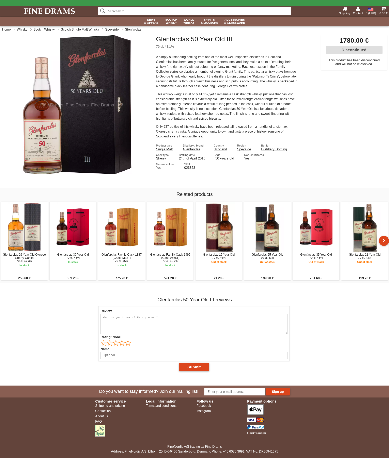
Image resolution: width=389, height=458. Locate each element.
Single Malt (164, 149)
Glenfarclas (191, 149)
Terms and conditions (161, 405)
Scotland (220, 149)
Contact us (103, 411)
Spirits (209, 21)
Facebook (204, 405)
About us (101, 416)
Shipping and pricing (110, 405)
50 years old (224, 158)
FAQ (98, 421)
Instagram (204, 411)
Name (104, 349)
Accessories (234, 21)
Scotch (171, 21)
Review (106, 311)
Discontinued (354, 50)
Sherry (161, 158)
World (188, 21)
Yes (247, 158)
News (151, 21)
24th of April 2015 (192, 158)
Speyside (244, 149)
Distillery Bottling (274, 149)
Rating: (110, 337)
